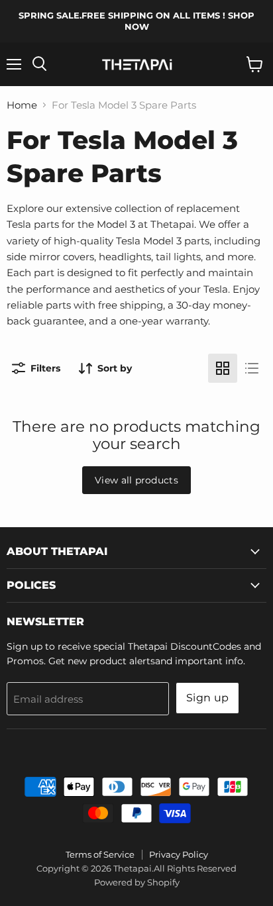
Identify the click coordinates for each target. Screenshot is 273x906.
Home (22, 105)
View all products (136, 480)
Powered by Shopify (137, 882)
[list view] (251, 368)
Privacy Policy (178, 854)
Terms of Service (100, 854)
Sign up (207, 697)
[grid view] (222, 368)
